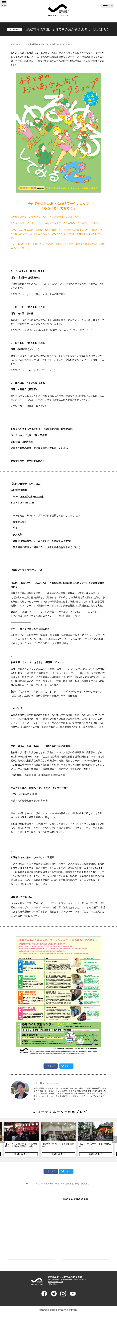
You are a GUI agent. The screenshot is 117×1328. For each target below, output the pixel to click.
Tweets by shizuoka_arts (75, 1199)
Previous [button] (2, 1139)
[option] (21, 1139)
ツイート (68, 1066)
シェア (52, 1066)
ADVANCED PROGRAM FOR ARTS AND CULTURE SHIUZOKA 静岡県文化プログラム (37, 1281)
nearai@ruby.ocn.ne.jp (32, 496)
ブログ (33, 1183)
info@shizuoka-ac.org (55, 1282)
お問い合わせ (52, 1284)
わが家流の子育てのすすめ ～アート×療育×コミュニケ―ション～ (48, 44)
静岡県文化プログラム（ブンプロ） (58, 10)
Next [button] (114, 1139)
